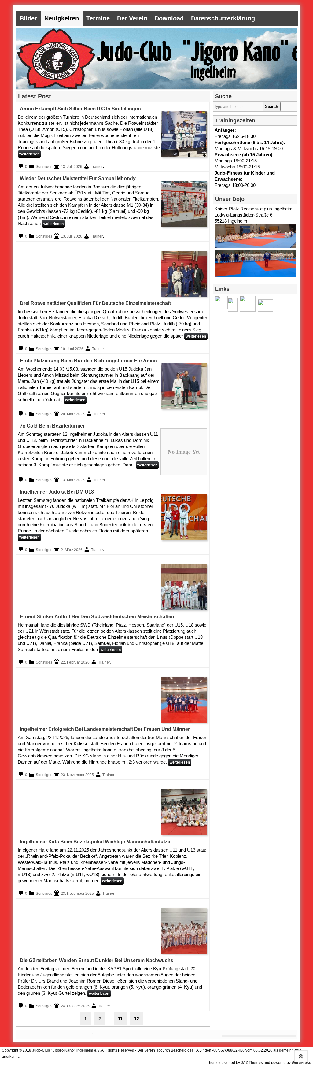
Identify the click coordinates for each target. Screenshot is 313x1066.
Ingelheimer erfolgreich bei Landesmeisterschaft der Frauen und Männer (105, 729)
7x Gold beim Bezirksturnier (52, 425)
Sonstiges (44, 167)
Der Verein (132, 18)
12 (136, 1018)
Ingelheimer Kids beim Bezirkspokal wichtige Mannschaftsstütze (95, 841)
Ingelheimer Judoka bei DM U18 (57, 491)
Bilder (28, 18)
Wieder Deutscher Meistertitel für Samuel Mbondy (78, 178)
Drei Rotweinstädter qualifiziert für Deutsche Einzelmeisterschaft (95, 303)
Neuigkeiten (61, 18)
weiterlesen (29, 154)
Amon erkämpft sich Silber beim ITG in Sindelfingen (80, 108)
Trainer (97, 167)
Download (169, 18)
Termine (98, 18)
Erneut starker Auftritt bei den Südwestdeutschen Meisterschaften (97, 616)
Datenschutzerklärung (223, 18)
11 (120, 1018)
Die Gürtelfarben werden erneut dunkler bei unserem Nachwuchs (96, 960)
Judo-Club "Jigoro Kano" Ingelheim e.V (66, 1050)
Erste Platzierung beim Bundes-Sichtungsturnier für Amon (88, 360)
